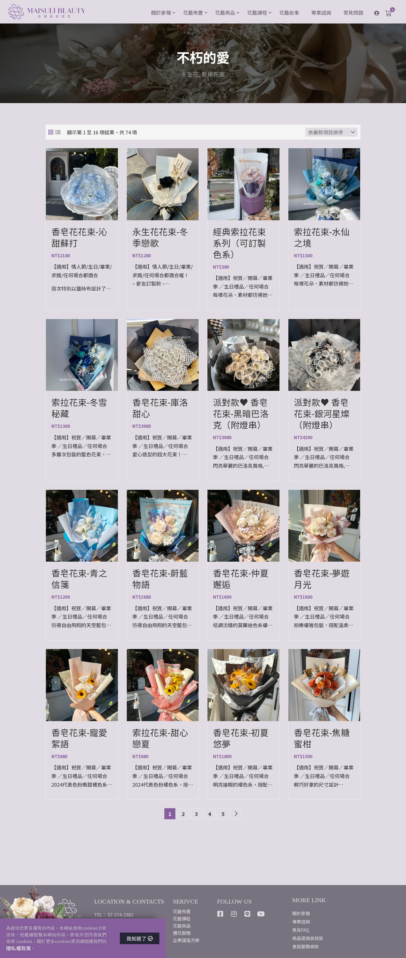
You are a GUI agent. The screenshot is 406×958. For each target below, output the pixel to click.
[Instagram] (234, 913)
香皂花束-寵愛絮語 (79, 738)
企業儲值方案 (186, 940)
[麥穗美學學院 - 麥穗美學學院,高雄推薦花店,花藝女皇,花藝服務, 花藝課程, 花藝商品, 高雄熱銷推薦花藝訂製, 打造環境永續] (47, 12)
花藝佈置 (193, 12)
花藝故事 (289, 12)
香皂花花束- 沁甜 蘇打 (79, 237)
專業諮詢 (321, 12)
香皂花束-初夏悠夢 (241, 738)
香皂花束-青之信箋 (79, 578)
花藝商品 (225, 12)
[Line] (247, 913)
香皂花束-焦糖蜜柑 (322, 738)
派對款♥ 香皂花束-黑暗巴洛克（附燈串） (241, 413)
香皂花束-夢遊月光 (322, 578)
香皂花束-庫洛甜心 (160, 407)
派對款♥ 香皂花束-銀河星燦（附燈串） (322, 413)
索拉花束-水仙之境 (322, 237)
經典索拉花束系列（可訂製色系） (239, 243)
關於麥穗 (161, 12)
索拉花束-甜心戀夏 (160, 738)
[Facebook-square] (220, 913)
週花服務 (182, 933)
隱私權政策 (18, 948)
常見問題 (353, 12)
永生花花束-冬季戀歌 (160, 237)
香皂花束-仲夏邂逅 (241, 578)
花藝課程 (257, 12)
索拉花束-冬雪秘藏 (79, 407)
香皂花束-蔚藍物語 (160, 578)
